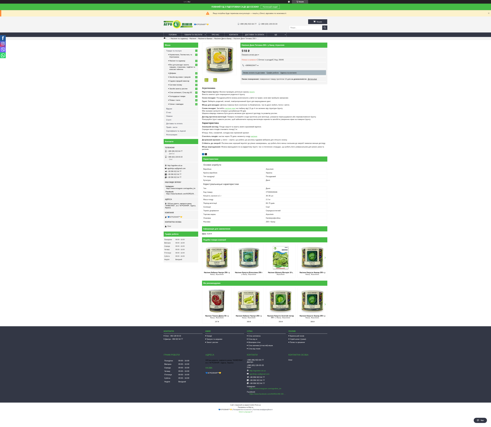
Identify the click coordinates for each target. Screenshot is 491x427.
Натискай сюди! (270, 7)
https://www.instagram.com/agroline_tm (180, 188)
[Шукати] (324, 27)
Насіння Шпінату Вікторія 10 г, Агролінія (280, 273)
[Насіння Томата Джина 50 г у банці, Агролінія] (217, 301)
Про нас (215, 35)
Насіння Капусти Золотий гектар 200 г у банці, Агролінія (280, 317)
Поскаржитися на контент (242, 410)
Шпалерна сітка (254, 342)
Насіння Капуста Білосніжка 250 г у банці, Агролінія (248, 273)
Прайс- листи (171, 127)
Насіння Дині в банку (223, 38)
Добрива (172, 73)
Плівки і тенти (174, 100)
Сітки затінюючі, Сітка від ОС (180, 92)
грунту (251, 92)
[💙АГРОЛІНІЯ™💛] (178, 28)
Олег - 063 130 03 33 (173, 336)
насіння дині (230, 108)
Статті (168, 120)
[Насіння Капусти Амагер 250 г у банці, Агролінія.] (312, 257)
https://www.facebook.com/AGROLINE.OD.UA (181, 194)
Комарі (209, 336)
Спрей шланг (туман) (298, 339)
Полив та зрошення (297, 342)
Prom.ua (258, 405)
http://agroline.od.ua (175, 165)
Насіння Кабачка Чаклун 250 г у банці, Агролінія (217, 273)
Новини (169, 116)
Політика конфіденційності (263, 410)
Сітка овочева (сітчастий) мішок (260, 345)
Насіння (192, 38)
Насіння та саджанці (179, 38)
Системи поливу (175, 85)
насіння (254, 136)
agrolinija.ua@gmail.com (176, 168)
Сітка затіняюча (254, 336)
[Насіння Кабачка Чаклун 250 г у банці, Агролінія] (217, 257)
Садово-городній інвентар (179, 81)
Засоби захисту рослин (178, 89)
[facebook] (203, 155)
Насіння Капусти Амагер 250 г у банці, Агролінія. (312, 273)
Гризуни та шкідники (214, 339)
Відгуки (169, 109)
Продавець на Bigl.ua (245, 407)
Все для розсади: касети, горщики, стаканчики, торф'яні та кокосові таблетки (182, 67)
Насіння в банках (205, 38)
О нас (168, 112)
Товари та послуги (193, 35)
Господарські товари (177, 96)
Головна (173, 35)
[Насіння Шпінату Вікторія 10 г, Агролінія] (280, 257)
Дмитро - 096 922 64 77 (174, 339)
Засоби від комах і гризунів (180, 77)
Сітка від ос (252, 339)
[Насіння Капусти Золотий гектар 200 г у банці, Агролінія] (280, 301)
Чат (482, 420)
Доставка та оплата (254, 35)
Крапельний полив (297, 336)
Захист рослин (212, 342)
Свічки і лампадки (176, 104)
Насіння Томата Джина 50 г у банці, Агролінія (217, 317)
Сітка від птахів (254, 349)
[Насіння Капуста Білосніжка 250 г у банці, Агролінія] (249, 257)
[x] (206, 155)
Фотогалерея (171, 135)
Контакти (233, 35)
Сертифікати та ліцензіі (176, 131)
